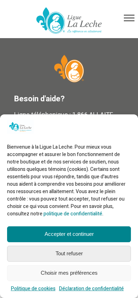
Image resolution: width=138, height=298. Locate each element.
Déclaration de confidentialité (91, 288)
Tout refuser (69, 253)
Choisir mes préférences (69, 273)
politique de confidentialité (73, 213)
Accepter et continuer (69, 234)
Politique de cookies (33, 288)
